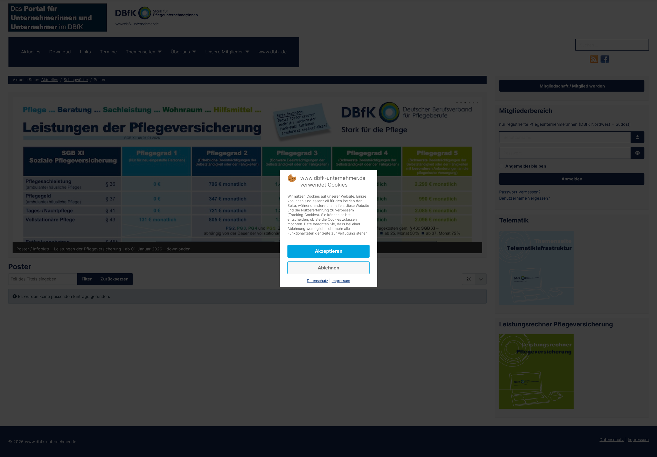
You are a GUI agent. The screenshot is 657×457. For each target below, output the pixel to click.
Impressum (341, 280)
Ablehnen (328, 267)
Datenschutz (317, 280)
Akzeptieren (328, 251)
